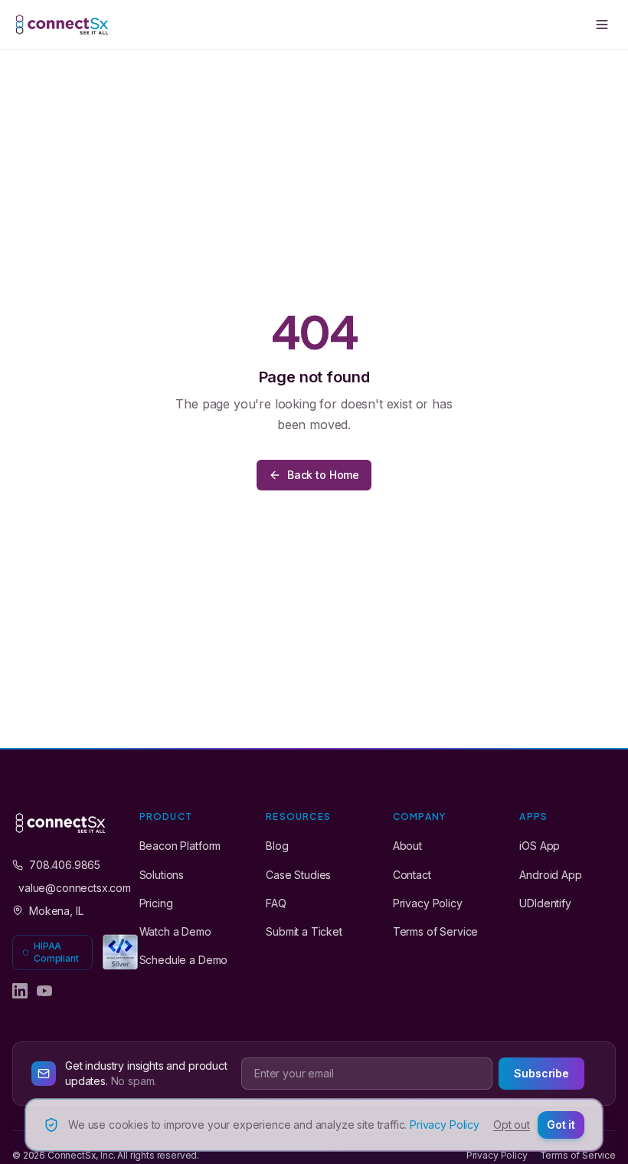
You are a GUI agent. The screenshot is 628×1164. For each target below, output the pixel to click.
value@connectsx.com (63, 887)
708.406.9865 (64, 864)
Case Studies (298, 874)
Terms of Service (435, 931)
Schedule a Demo (183, 959)
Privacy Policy (428, 903)
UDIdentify (545, 903)
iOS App (539, 845)
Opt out (511, 1124)
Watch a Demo (175, 931)
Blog (277, 845)
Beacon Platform (180, 845)
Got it (561, 1124)
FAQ (276, 903)
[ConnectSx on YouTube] (44, 990)
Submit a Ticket (304, 931)
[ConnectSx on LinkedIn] (20, 990)
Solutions (162, 874)
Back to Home (323, 474)
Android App (550, 874)
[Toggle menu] (602, 24)
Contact (412, 874)
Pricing (156, 903)
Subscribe (541, 1073)
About (407, 845)
